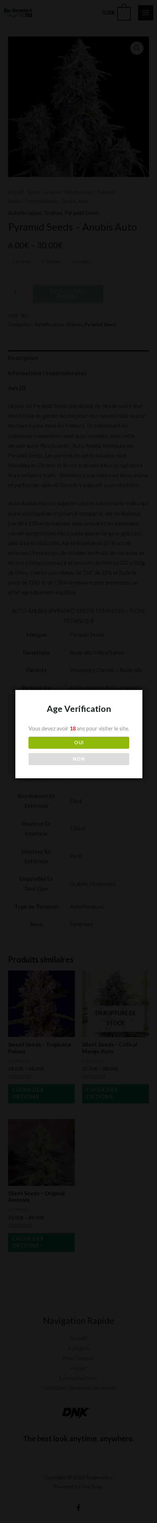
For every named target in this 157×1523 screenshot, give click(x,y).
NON (79, 759)
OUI (79, 742)
